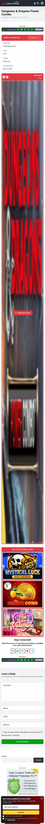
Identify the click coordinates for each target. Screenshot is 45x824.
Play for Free (24, 313)
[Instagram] (22, 651)
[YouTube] (27, 651)
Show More (33, 38)
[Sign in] (34, 3)
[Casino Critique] (11, 3)
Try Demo (22, 566)
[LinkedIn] (18, 651)
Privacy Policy (11, 820)
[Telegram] (32, 651)
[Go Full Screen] (7, 77)
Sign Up (21, 812)
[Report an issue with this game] (3, 77)
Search (4, 756)
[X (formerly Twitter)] (13, 651)
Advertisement (22, 26)
